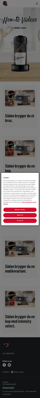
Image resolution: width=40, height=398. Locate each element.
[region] (20, 198)
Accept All (20, 220)
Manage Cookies (20, 209)
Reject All (20, 215)
